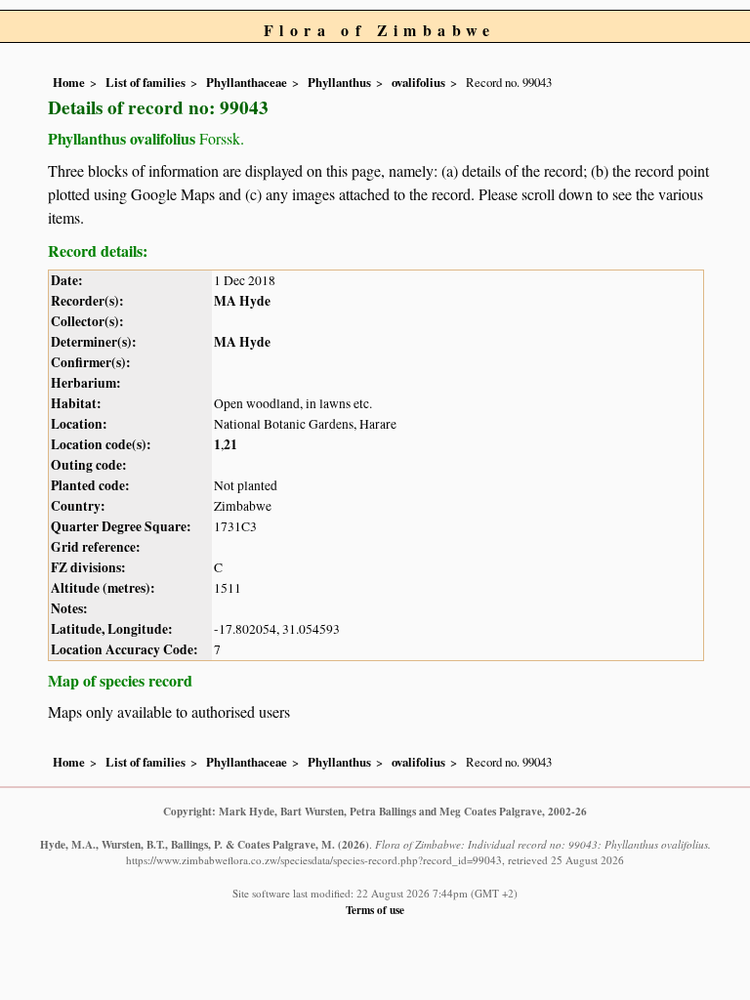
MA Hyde (242, 301)
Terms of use (375, 909)
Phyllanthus (339, 82)
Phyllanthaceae (246, 82)
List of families (145, 82)
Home (69, 82)
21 (230, 444)
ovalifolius (418, 82)
